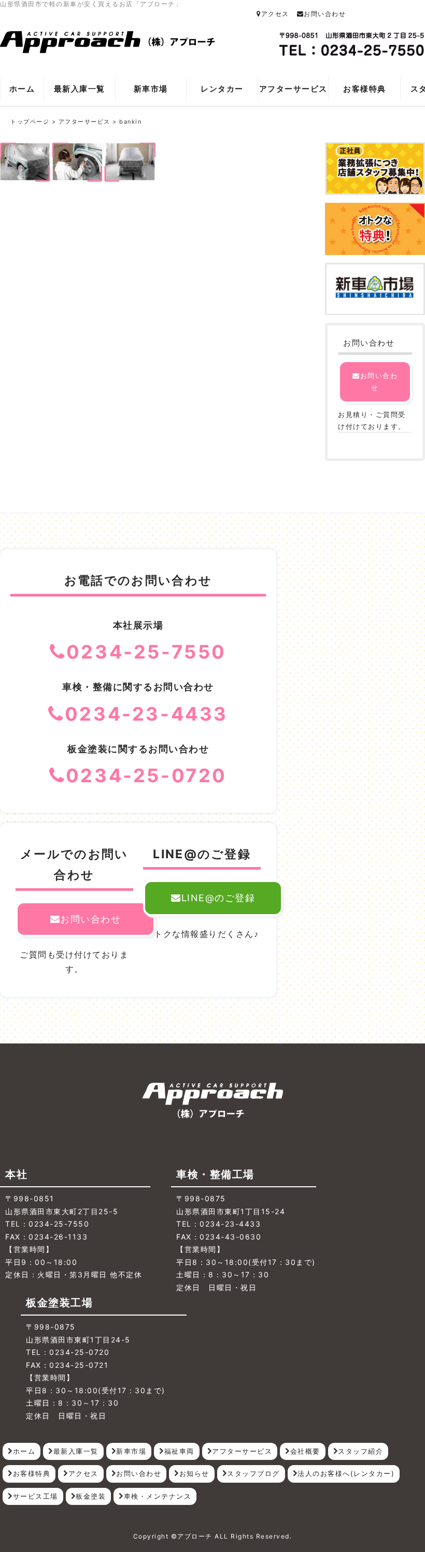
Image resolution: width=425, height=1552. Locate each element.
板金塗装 (91, 1496)
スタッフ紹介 (360, 1451)
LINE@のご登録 (218, 897)
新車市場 (151, 89)
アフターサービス (293, 89)
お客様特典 (364, 89)
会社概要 (305, 1451)
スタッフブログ (253, 1473)
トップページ (29, 121)
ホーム (22, 89)
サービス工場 (35, 1496)
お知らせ (194, 1473)
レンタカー (222, 89)
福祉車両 (179, 1451)
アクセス (275, 14)
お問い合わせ (325, 14)
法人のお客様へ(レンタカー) (346, 1473)
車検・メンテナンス (158, 1496)
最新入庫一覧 (79, 89)
